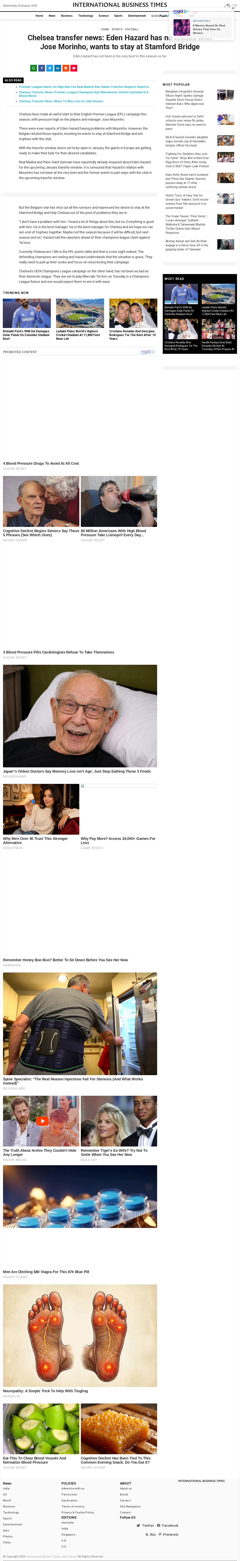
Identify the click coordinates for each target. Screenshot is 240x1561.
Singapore (68, 1534)
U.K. (64, 1540)
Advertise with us (73, 1488)
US (5, 1494)
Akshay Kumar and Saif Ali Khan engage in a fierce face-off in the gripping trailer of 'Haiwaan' (187, 245)
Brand (124, 1494)
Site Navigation (130, 1506)
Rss (152, 1534)
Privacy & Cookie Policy (78, 1512)
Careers (125, 1500)
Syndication (70, 1500)
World (7, 1500)
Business (67, 15)
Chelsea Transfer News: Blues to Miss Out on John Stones (61, 101)
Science (104, 15)
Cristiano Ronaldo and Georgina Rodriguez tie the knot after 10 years (132, 335)
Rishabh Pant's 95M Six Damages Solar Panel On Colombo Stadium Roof (26, 335)
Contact (125, 1512)
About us (126, 1488)
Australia (68, 1522)
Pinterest (169, 1534)
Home (39, 15)
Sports (118, 15)
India (6, 1488)
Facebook (169, 1525)
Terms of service (73, 1506)
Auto (6, 1530)
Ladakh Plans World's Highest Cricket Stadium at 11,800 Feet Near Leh (78, 335)
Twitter (147, 1525)
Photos (8, 1536)
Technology (85, 15)
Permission (69, 1494)
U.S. (64, 1546)
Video (7, 1542)
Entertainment (137, 15)
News (52, 15)
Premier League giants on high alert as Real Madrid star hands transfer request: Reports (84, 87)
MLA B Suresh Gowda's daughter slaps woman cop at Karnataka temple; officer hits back (187, 141)
